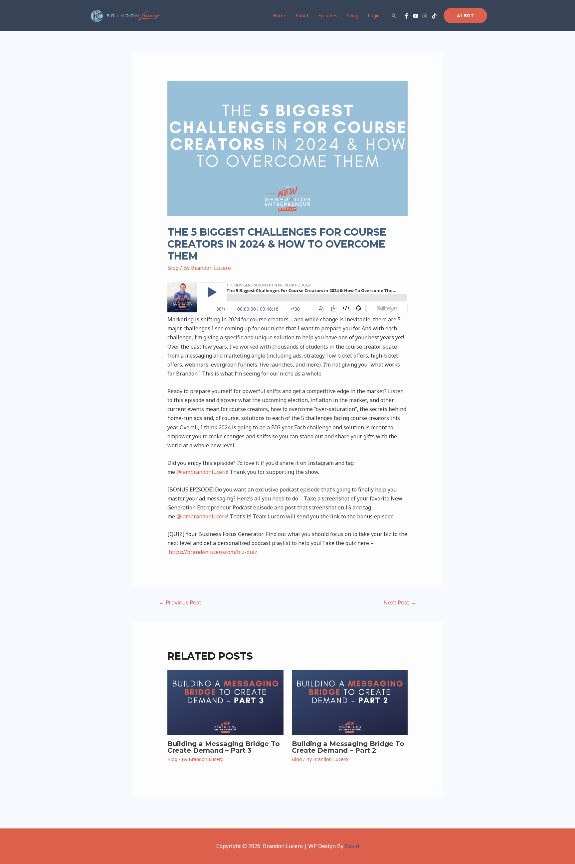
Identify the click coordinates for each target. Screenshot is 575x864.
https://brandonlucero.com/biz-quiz (213, 552)
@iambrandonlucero (201, 472)
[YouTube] (415, 16)
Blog (173, 267)
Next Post (399, 602)
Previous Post (180, 602)
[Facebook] (406, 16)
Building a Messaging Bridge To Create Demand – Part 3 (223, 747)
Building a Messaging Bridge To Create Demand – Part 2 (348, 747)
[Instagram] (425, 16)
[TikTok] (434, 16)
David (352, 846)
